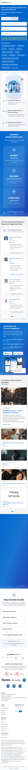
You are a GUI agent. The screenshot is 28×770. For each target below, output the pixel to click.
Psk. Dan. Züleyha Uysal (6, 441)
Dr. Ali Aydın (4, 481)
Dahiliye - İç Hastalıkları (7, 52)
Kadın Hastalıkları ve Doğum (8, 45)
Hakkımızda (3, 719)
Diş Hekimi (4, 55)
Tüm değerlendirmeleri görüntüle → (17, 252)
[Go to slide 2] (13, 316)
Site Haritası (3, 730)
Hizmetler (3, 712)
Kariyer (18, 711)
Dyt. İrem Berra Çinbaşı (14, 299)
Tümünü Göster (15, 67)
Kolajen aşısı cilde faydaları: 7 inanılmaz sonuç (13, 483)
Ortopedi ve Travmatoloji (8, 61)
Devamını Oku (6, 424)
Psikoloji (17, 52)
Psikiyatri (4, 49)
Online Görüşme (5, 67)
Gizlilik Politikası (4, 724)
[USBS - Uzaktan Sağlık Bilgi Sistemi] (19, 674)
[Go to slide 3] (15, 511)
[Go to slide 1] (12, 316)
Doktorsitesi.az (4, 737)
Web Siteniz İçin (18, 709)
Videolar (3, 657)
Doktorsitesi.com (4, 735)
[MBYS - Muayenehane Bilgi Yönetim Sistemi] (8, 674)
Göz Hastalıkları (21, 55)
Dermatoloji (12, 55)
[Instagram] (15, 768)
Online (11, 657)
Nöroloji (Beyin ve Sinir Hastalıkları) (10, 64)
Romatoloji (11, 49)
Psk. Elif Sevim (5, 501)
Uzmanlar (3, 706)
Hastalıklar (3, 710)
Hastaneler (3, 714)
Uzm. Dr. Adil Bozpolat (14, 279)
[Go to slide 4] (16, 511)
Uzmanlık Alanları (4, 708)
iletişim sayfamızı (16, 643)
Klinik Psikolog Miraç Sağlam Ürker (8, 462)
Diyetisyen (19, 49)
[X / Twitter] (12, 768)
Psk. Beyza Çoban (6, 407)
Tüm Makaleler (4, 384)
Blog (7, 657)
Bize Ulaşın (3, 722)
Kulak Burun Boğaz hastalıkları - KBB (10, 58)
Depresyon (5, 464)
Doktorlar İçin (18, 706)
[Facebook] (10, 768)
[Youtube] (17, 768)
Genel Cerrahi (20, 45)
